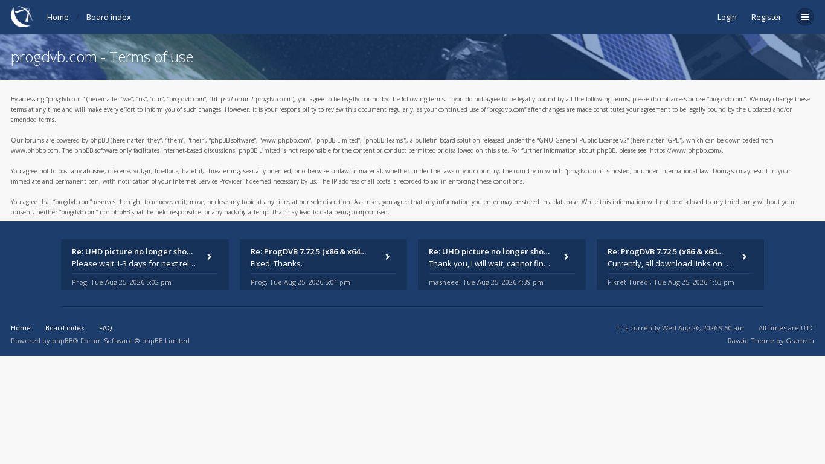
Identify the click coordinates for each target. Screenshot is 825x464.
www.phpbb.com (35, 150)
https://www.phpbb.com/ (686, 150)
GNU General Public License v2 (583, 140)
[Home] (22, 16)
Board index (108, 16)
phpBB (62, 340)
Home (58, 16)
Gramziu (800, 340)
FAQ (105, 327)
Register (766, 16)
